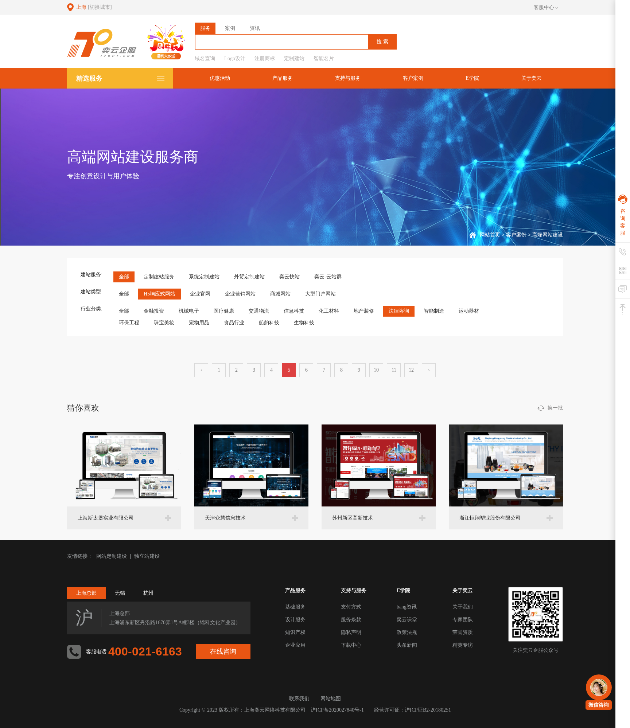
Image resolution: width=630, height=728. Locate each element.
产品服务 (282, 78)
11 (394, 370)
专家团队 (462, 619)
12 (411, 370)
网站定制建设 (111, 556)
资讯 (255, 28)
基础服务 (295, 607)
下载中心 (351, 645)
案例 (230, 28)
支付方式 (351, 607)
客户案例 (413, 78)
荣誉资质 (462, 632)
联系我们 (299, 698)
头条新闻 (407, 645)
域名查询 (205, 58)
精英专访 (462, 645)
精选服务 (89, 78)
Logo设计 (234, 58)
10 (376, 370)
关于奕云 (531, 78)
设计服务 (295, 619)
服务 (205, 28)
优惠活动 (220, 78)
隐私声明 (351, 632)
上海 (94, 7)
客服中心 (544, 7)
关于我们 (462, 607)
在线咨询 (223, 651)
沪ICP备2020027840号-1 (337, 710)
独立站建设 (147, 556)
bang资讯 (407, 607)
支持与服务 (348, 78)
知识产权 (295, 632)
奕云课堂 (407, 619)
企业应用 (295, 645)
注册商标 (264, 58)
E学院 (472, 78)
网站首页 (490, 235)
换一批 (555, 408)
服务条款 (351, 619)
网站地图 (330, 698)
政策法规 (407, 632)
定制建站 (294, 58)
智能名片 (324, 58)
